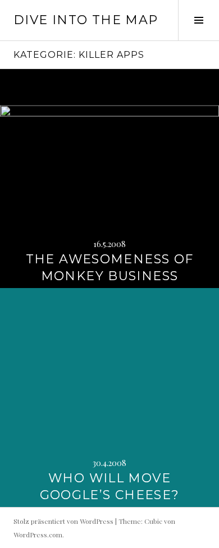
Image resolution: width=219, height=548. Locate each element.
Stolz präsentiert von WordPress (63, 521)
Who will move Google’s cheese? (110, 487)
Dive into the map (85, 20)
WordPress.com (37, 534)
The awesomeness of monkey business (110, 268)
